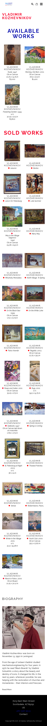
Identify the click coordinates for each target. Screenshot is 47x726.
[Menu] (41, 4)
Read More (6, 689)
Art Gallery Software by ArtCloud (30, 721)
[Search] (32, 4)
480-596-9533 (23, 711)
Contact (23, 714)
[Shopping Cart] (37, 4)
